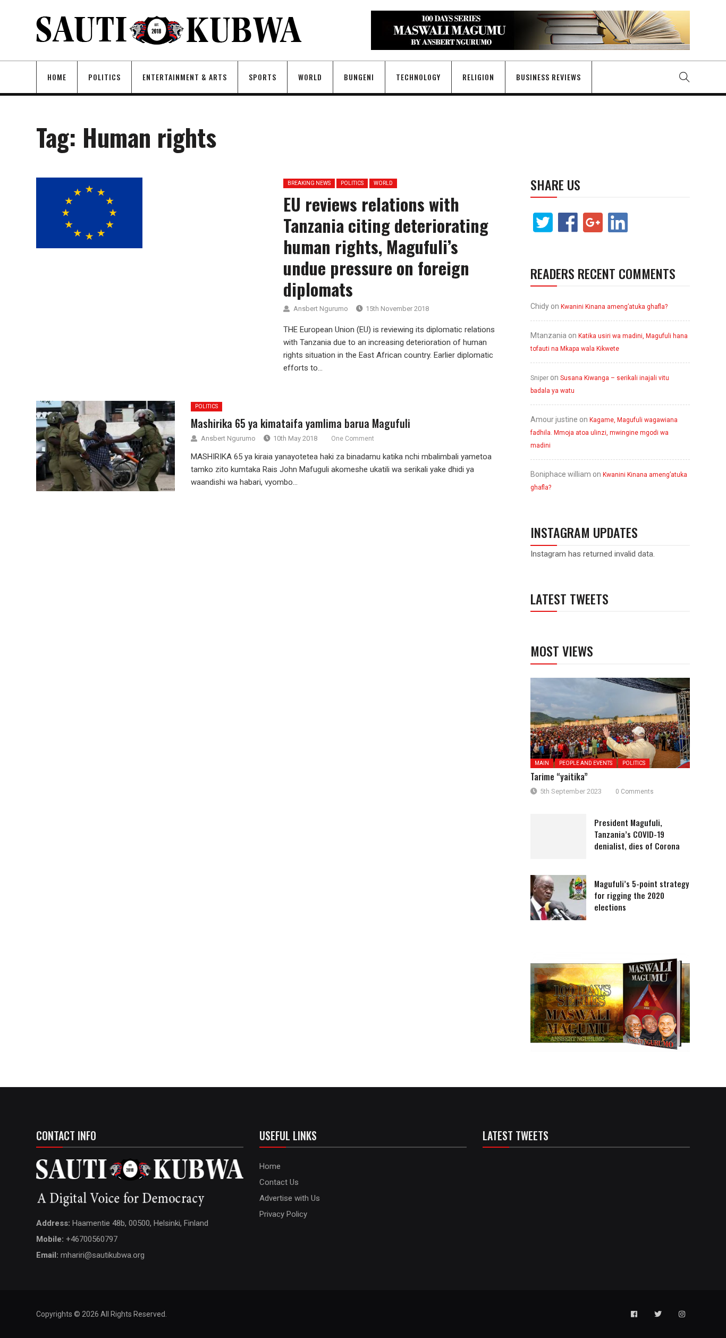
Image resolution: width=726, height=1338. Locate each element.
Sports (262, 76)
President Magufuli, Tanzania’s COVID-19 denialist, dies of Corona (637, 834)
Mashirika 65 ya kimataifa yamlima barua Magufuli (300, 423)
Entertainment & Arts (184, 76)
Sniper (539, 378)
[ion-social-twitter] (658, 1314)
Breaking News (309, 183)
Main (542, 763)
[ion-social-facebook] (634, 1314)
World (310, 76)
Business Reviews (548, 76)
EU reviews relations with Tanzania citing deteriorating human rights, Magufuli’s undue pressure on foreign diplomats (385, 246)
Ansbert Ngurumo (320, 309)
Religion (478, 76)
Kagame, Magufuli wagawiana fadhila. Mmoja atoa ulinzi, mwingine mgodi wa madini (604, 432)
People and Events (585, 763)
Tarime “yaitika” (559, 776)
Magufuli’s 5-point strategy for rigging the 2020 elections (641, 895)
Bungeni (359, 76)
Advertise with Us (289, 1198)
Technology (418, 76)
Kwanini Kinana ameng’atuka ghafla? (614, 306)
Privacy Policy (283, 1214)
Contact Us (279, 1182)
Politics (104, 76)
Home (56, 76)
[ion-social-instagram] (682, 1314)
